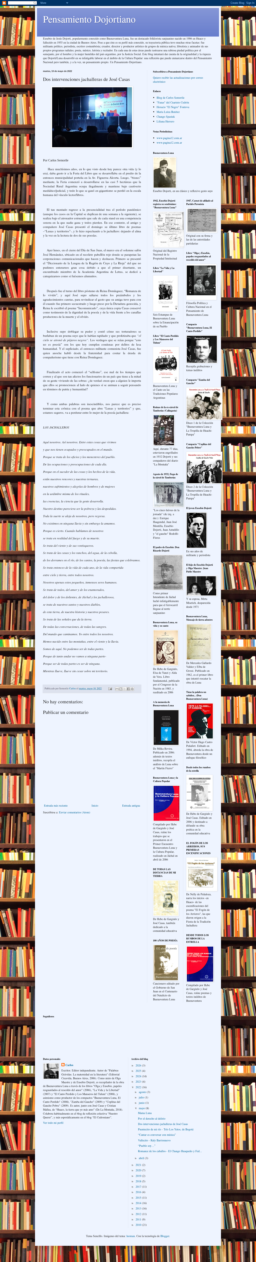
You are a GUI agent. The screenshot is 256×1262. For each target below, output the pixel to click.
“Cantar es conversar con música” (157, 1135)
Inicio (95, 805)
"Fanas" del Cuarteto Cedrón (173, 102)
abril (142, 1158)
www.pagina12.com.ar (169, 138)
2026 (139, 1065)
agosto (143, 1092)
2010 (139, 1225)
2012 (139, 1214)
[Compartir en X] (125, 689)
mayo (142, 1108)
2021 (139, 1165)
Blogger (164, 1236)
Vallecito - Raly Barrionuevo (154, 1140)
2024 (139, 1076)
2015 (139, 1197)
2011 (139, 1219)
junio (142, 1103)
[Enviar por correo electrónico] (117, 689)
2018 (139, 1181)
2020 (139, 1170)
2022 (139, 1087)
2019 (139, 1176)
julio (142, 1097)
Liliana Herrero (165, 121)
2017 (139, 1186)
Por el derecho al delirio (151, 1118)
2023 (139, 1081)
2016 (139, 1192)
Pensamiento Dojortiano (89, 18)
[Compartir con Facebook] (128, 689)
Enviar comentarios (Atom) (74, 812)
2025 (139, 1071)
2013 (139, 1208)
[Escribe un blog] (121, 689)
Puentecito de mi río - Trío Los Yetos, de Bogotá (165, 1129)
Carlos (69, 1065)
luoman (130, 1236)
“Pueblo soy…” (146, 1146)
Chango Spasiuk (166, 116)
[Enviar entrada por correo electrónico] (110, 688)
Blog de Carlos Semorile (170, 97)
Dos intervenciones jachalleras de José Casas (163, 1124)
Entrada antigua (131, 805)
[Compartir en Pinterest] (132, 689)
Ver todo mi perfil (53, 1123)
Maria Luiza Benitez (168, 112)
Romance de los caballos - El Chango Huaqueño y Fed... (170, 1151)
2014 (139, 1203)
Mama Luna (145, 1113)
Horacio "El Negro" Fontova (173, 107)
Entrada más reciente (56, 805)
